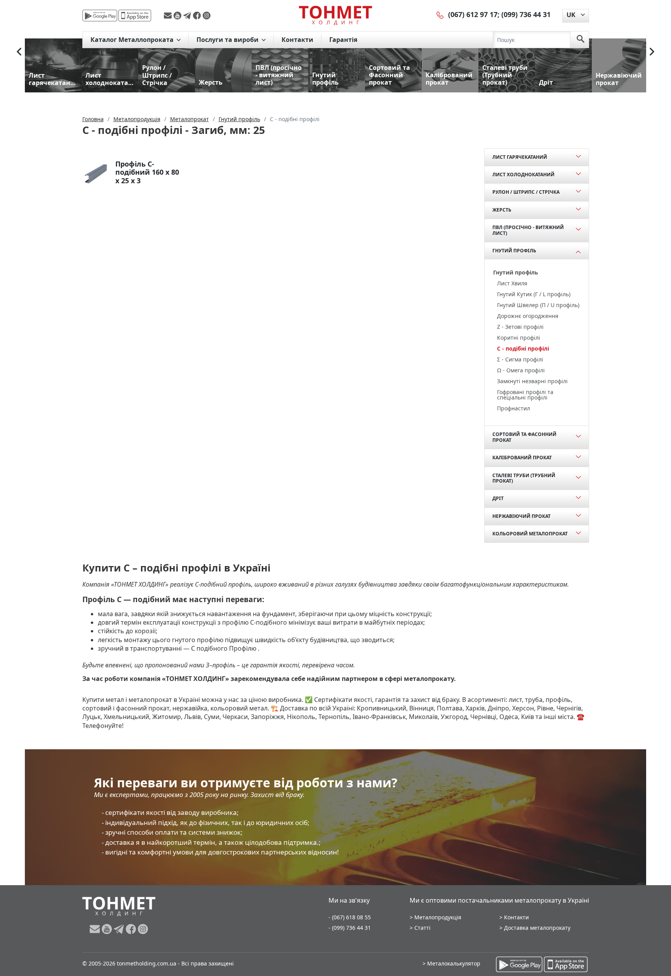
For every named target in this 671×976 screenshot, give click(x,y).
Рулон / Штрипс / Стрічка (526, 192)
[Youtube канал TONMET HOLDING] (178, 15)
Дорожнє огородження (527, 316)
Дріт (498, 498)
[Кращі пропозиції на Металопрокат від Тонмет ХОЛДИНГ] (335, 15)
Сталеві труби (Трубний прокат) (523, 478)
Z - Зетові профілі (520, 326)
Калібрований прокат (522, 457)
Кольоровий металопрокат (530, 533)
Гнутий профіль (514, 250)
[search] (580, 39)
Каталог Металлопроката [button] (132, 39)
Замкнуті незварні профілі (532, 381)
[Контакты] (440, 14)
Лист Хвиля (512, 283)
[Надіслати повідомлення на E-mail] (169, 15)
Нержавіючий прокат (521, 516)
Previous (19, 52)
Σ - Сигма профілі (520, 359)
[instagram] (206, 15)
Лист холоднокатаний (523, 174)
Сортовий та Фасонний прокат (524, 437)
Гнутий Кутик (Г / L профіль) (533, 294)
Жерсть (501, 210)
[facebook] (198, 15)
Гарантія (343, 39)
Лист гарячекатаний (519, 157)
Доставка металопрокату (537, 927)
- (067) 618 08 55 (350, 917)
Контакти (297, 39)
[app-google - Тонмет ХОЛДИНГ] (99, 15)
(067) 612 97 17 (472, 14)
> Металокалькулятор (451, 963)
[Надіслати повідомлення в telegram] (188, 15)
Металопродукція (437, 917)
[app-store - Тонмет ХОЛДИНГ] (134, 15)
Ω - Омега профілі (521, 370)
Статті (422, 927)
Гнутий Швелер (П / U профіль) (538, 305)
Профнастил (513, 408)
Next (652, 52)
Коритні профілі (518, 337)
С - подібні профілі (523, 348)
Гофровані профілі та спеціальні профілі (525, 394)
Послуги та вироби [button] (228, 39)
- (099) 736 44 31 (350, 927)
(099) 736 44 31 (526, 14)
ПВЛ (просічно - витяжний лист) (528, 230)
